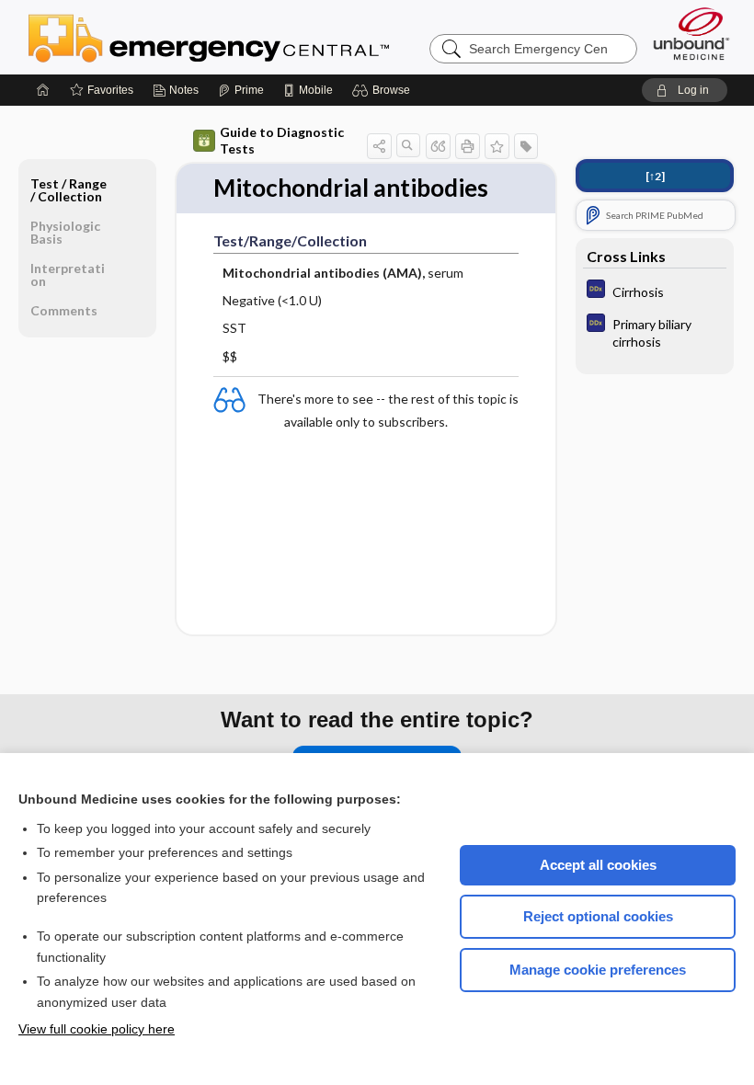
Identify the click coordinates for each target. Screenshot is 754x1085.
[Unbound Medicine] (691, 34)
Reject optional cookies (598, 916)
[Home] (43, 90)
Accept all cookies (598, 865)
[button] (384, 90)
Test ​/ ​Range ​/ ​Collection (68, 190)
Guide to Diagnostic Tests (282, 140)
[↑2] (655, 176)
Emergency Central (256, 36)
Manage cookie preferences (597, 969)
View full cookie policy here (96, 1029)
